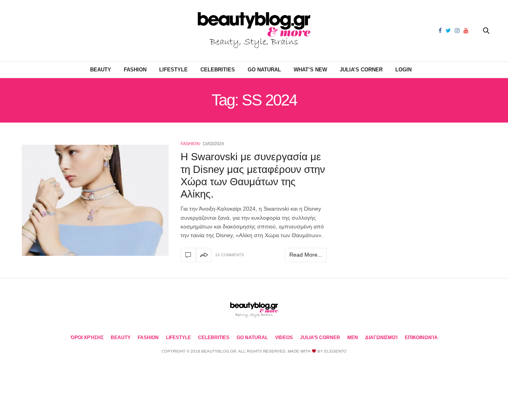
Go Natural (264, 70)
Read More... (305, 254)
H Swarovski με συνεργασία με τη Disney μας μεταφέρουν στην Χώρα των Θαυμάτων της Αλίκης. (253, 175)
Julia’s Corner (361, 70)
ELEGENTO (335, 351)
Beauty (100, 70)
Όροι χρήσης (87, 337)
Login (403, 70)
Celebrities (217, 70)
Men (352, 337)
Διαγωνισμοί (381, 337)
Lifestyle (173, 70)
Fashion (135, 70)
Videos (284, 337)
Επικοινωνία (421, 337)
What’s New (310, 70)
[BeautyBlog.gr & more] (254, 31)
